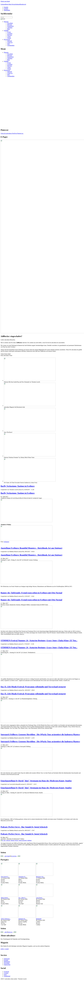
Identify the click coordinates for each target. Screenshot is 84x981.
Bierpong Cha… (40, 876)
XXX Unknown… (6, 918)
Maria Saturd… (5, 897)
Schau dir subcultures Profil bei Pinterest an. (12, 133)
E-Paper (6, 8)
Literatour (9, 27)
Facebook (6, 971)
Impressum (7, 958)
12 (11, 932)
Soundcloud (7, 976)
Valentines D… (22, 876)
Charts (9, 36)
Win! (8, 44)
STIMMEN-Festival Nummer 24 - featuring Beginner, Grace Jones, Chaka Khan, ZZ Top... (39, 640)
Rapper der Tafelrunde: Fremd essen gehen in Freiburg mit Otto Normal (31, 593)
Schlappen (6, 541)
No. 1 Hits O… (22, 897)
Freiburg (3, 4)
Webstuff (9, 41)
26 (5, 856)
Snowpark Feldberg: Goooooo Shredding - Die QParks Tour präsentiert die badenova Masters (40, 734)
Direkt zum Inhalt (5, 1)
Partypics (9, 35)
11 (10, 932)
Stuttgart (18, 4)
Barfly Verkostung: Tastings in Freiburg (17, 486)
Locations (9, 33)
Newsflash (10, 23)
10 (9, 932)
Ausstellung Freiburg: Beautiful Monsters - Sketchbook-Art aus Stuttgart (31, 548)
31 (11, 856)
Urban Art (9, 42)
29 (9, 856)
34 (15, 856)
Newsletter (7, 963)
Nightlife (6, 30)
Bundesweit (23, 4)
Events (9, 32)
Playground (7, 39)
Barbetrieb (38, 918)
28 (8, 856)
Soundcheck (10, 26)
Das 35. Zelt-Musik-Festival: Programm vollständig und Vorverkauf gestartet (33, 687)
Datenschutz (7, 964)
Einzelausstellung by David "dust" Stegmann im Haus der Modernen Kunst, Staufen (36, 781)
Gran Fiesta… (39, 897)
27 (6, 856)
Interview (9, 24)
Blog (8, 29)
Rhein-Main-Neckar (10, 4)
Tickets (9, 38)
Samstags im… (22, 918)
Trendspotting (10, 45)
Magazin (6, 21)
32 (13, 856)
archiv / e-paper (5, 949)
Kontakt (6, 7)
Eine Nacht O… (5, 876)
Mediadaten (7, 10)
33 (14, 856)
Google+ (6, 973)
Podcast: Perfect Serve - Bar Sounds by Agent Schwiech (24, 827)
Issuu (5, 974)
